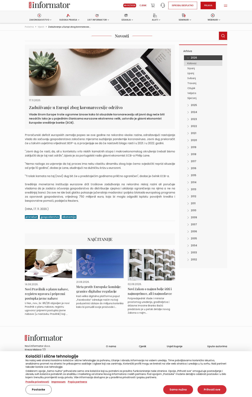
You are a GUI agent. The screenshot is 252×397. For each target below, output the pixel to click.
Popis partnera (77, 381)
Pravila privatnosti (37, 381)
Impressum (58, 381)
